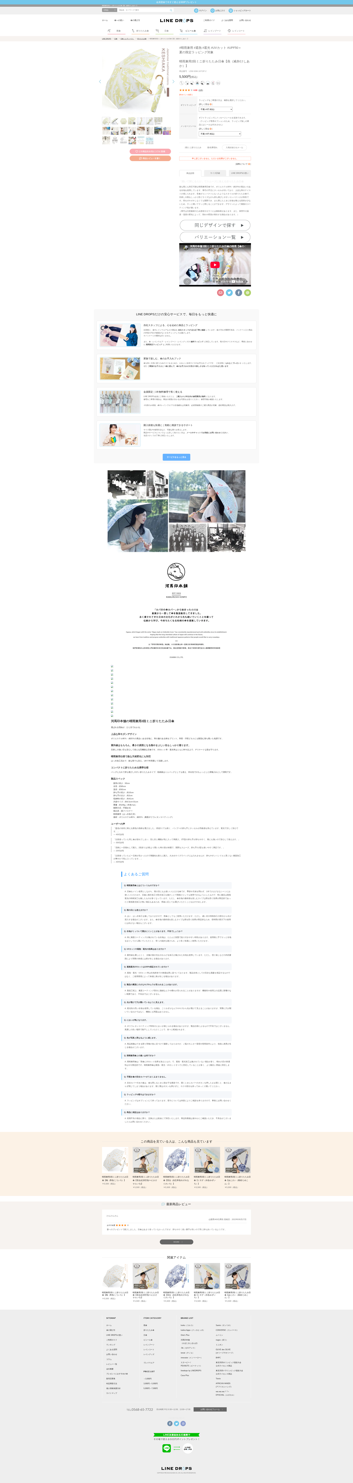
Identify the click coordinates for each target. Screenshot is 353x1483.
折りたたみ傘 (141, 39)
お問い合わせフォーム (210, 1409)
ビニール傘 (148, 1340)
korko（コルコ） (187, 1325)
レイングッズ (149, 1354)
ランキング (110, 1345)
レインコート (149, 1349)
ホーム (105, 20)
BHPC (218, 1358)
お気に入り (220, 10)
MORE (177, 1242)
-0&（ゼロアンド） (188, 1348)
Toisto (218, 1379)
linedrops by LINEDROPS (191, 1371)
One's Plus (185, 1335)
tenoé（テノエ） (187, 1353)
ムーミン (219, 1335)
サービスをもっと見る (176, 457)
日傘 (115, 39)
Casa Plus (185, 1375)
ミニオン (219, 1345)
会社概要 (109, 1369)
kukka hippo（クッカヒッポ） (193, 1330)
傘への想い (119, 20)
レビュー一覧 (111, 1364)
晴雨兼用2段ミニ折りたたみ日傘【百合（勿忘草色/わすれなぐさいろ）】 (176, 1180)
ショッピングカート (242, 10)
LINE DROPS (106, 39)
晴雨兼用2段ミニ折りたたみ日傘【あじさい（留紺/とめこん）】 (237, 1180)
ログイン (203, 10)
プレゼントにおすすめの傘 (117, 1374)
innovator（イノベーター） (191, 1358)
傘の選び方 (135, 20)
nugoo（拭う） (222, 1340)
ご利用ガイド (209, 20)
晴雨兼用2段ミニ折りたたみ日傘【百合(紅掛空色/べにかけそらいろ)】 (146, 1180)
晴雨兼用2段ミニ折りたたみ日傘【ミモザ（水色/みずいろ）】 (207, 1180)
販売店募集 (110, 1379)
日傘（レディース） (127, 39)
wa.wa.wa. (220, 1391)
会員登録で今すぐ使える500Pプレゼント (176, 2)
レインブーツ (149, 1345)
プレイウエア (149, 1363)
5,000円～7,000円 (151, 1388)
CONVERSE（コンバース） (227, 1330)
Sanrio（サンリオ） (224, 1325)
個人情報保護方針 (113, 1388)
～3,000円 (148, 1379)
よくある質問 (227, 20)
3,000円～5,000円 (151, 1383)
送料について (242, 164)
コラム (109, 1359)
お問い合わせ (245, 20)
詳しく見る (204, 104)
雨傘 (145, 1325)
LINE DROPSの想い (114, 1335)
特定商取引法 (111, 1383)
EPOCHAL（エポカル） (225, 1395)
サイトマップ (111, 1393)
